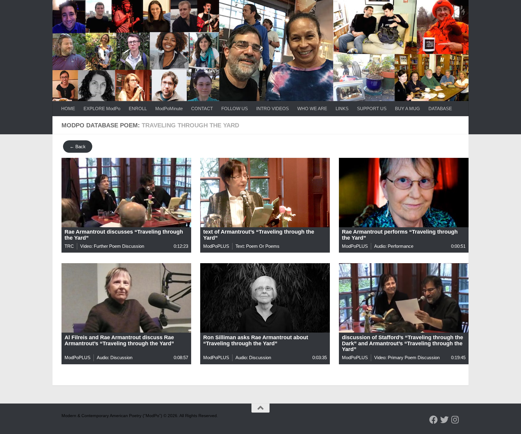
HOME (68, 108)
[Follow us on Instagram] (455, 420)
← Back (78, 146)
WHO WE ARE (312, 108)
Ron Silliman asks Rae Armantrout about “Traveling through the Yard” (255, 340)
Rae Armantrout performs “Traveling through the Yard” (400, 235)
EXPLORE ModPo (102, 108)
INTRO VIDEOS (272, 108)
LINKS (342, 108)
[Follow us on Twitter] (444, 420)
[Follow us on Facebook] (433, 420)
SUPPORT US (372, 108)
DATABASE (440, 108)
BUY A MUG (407, 108)
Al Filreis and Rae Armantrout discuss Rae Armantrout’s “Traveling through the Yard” (119, 340)
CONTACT (202, 108)
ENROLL (138, 108)
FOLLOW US (234, 108)
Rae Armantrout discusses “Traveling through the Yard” (124, 235)
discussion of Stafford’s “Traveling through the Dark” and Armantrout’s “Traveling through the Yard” (402, 343)
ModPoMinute (169, 108)
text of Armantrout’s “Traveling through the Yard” (258, 235)
